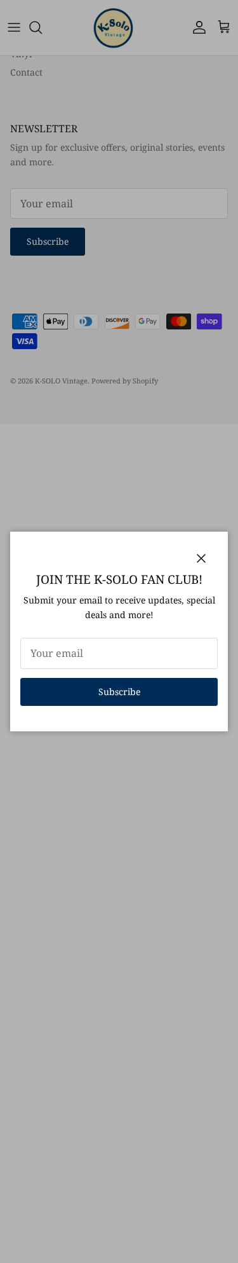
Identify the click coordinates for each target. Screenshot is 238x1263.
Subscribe (119, 692)
